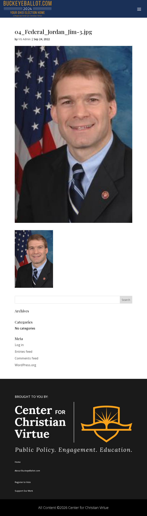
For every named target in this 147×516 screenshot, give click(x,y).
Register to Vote (23, 482)
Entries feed (23, 351)
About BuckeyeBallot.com (27, 470)
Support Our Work (24, 490)
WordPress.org (25, 365)
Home (17, 462)
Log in (19, 345)
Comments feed (26, 358)
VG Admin (24, 39)
